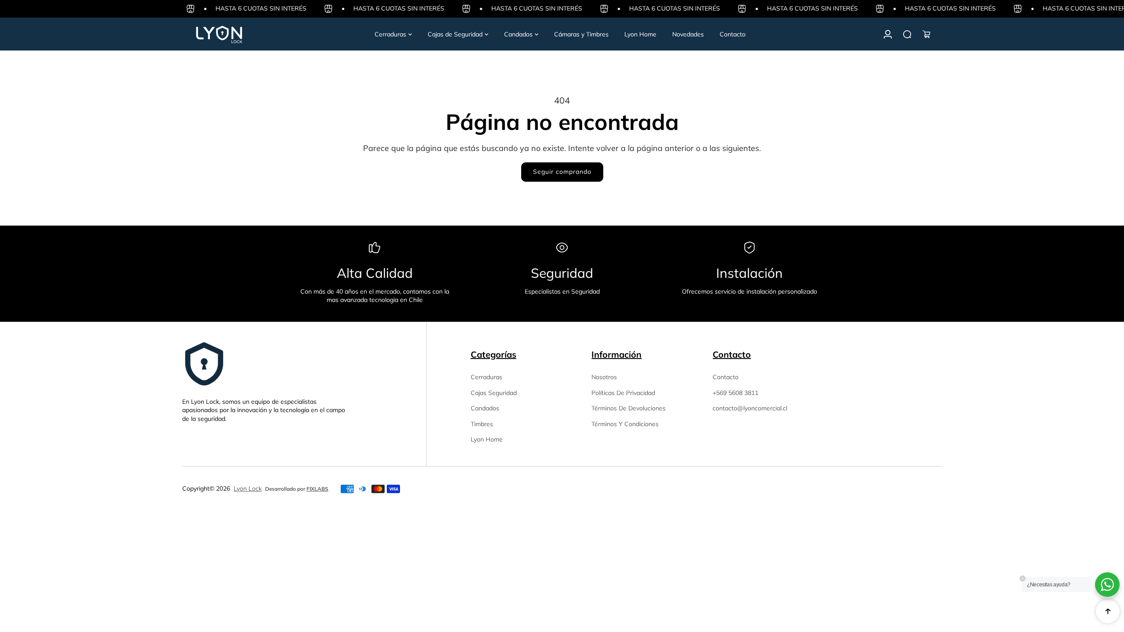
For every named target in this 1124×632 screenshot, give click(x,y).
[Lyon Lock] (244, 34)
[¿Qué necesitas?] (907, 34)
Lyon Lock (248, 488)
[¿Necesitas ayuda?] (1107, 584)
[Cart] (926, 34)
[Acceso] (888, 34)
